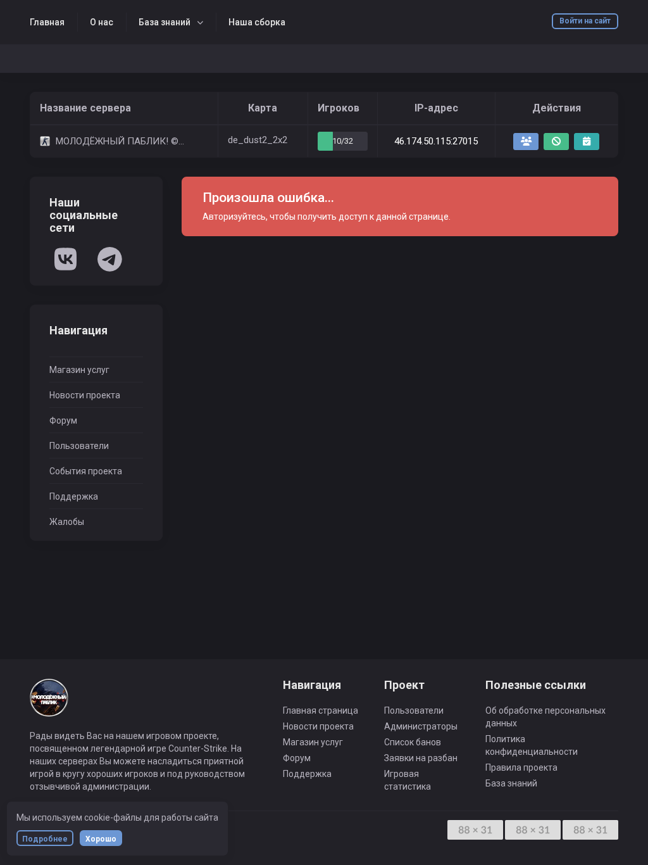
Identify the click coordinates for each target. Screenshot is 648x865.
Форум (63, 420)
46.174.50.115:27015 (436, 141)
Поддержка (73, 496)
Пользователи (79, 446)
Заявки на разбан (421, 758)
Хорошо (100, 839)
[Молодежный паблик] (49, 703)
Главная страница (320, 710)
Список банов (412, 742)
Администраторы (421, 726)
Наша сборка (256, 22)
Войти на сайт (585, 20)
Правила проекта (521, 767)
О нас (101, 22)
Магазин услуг (79, 370)
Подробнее (45, 839)
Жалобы (66, 522)
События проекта (85, 471)
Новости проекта (84, 395)
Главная (47, 22)
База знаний (164, 22)
